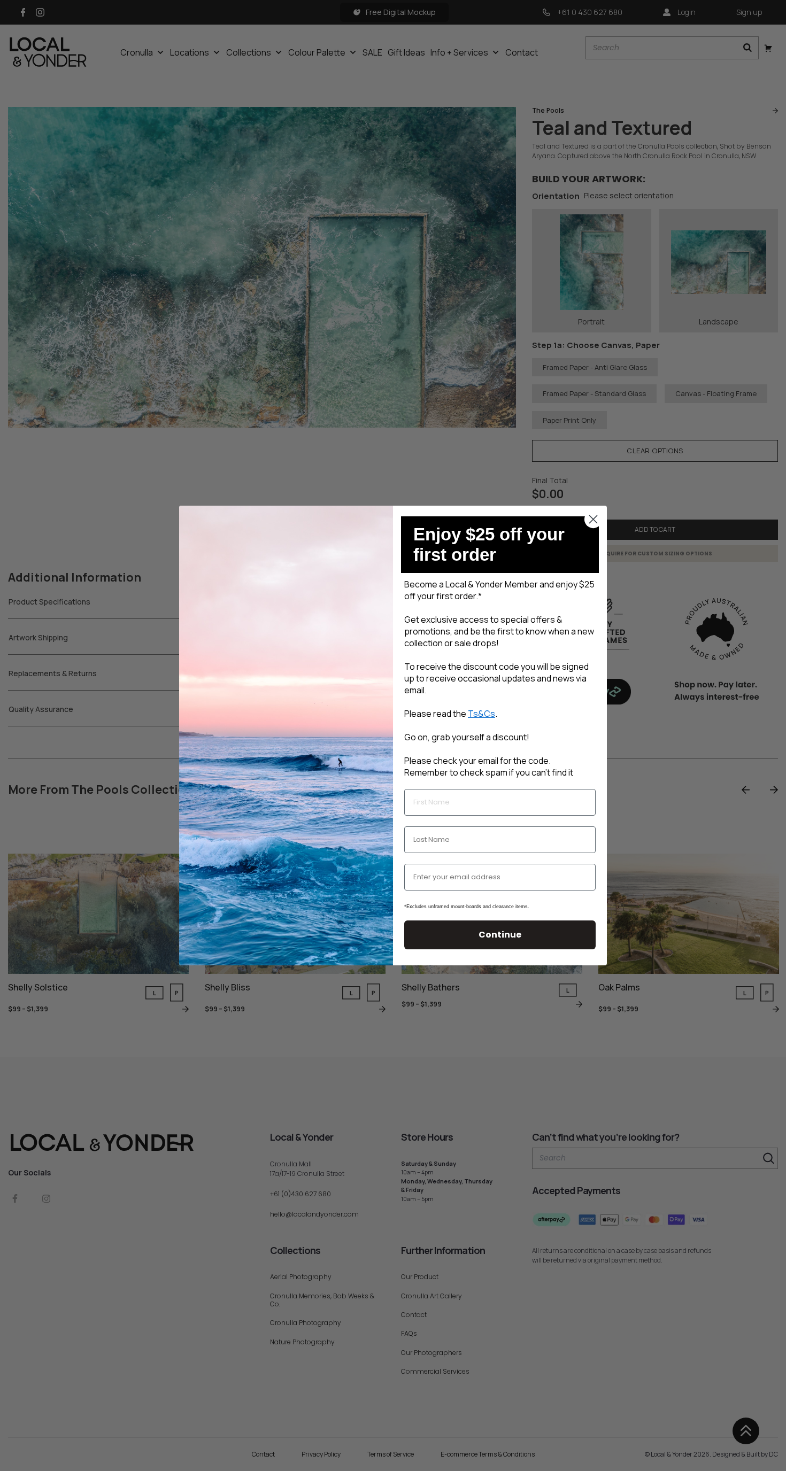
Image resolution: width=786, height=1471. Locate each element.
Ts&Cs (481, 713)
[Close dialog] (593, 519)
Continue (500, 934)
